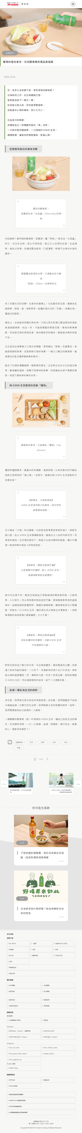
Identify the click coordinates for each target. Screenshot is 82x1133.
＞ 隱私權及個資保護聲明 (15, 1094)
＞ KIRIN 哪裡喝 (13, 1086)
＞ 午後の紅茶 (58, 955)
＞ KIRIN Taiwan (13, 1068)
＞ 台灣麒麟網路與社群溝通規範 (18, 1112)
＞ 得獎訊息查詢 (13, 1006)
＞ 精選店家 (45, 1080)
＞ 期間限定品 (12, 967)
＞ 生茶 (10, 961)
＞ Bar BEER (12, 943)
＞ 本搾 (56, 949)
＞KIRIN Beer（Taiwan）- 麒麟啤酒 (19, 1031)
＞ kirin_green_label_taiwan (17, 1054)
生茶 (31, 742)
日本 (54, 742)
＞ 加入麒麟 (45, 991)
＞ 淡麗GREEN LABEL (61, 943)
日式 (66, 742)
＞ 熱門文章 (11, 1080)
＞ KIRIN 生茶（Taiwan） (50, 1037)
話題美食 (19, 742)
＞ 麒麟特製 (34, 955)
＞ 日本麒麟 (11, 985)
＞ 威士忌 (11, 955)
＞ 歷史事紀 (11, 991)
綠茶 (43, 742)
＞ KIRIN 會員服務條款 (15, 1106)
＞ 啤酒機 (11, 949)
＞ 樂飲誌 (45, 1020)
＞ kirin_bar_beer (13, 1048)
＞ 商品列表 (11, 973)
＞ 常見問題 (45, 1006)
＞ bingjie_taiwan (48, 1054)
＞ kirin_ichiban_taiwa (49, 1048)
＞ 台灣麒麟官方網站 (14, 1020)
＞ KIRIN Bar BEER (48, 1031)
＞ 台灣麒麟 (45, 985)
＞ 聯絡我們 (45, 1000)
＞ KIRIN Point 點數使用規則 (17, 1100)
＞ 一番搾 (33, 943)
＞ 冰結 (33, 949)
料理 (18, 747)
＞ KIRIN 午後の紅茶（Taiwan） (18, 1037)
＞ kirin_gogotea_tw (15, 1060)
